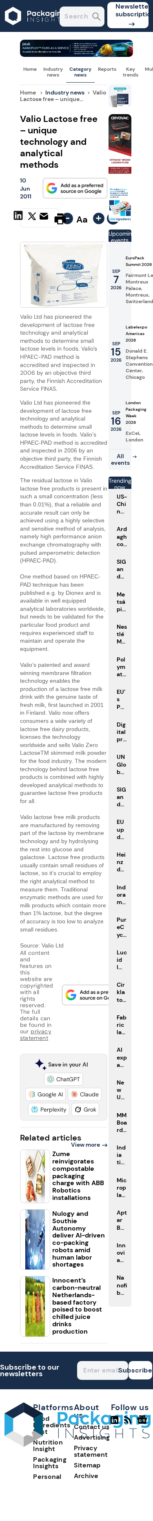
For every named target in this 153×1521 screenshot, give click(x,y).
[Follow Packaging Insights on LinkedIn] (114, 1423)
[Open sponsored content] (76, 55)
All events (120, 459)
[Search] (96, 17)
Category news (80, 72)
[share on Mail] (45, 218)
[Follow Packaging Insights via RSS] (128, 1423)
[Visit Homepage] (36, 30)
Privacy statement (91, 1451)
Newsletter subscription (132, 10)
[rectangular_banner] (120, 219)
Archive (86, 1476)
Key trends (130, 72)
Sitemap (87, 1465)
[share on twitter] (32, 218)
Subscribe (140, 1370)
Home (30, 69)
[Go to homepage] (77, 1445)
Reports (107, 69)
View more (85, 1144)
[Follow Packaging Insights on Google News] (143, 1423)
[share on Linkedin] (19, 218)
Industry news (53, 72)
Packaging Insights (50, 1463)
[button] (63, 1079)
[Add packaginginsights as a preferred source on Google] (75, 188)
